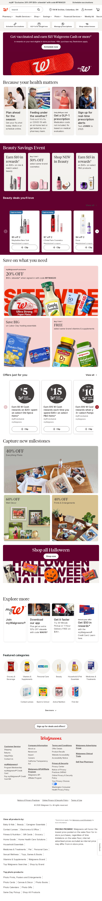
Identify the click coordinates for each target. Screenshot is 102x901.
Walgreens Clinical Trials (84, 754)
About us (31, 749)
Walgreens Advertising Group (86, 746)
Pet (29, 849)
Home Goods (9, 839)
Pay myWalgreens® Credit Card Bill (15, 777)
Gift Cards (27, 834)
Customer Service (12, 746)
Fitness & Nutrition (12, 834)
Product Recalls (58, 752)
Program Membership (13, 767)
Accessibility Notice (60, 758)
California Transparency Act (38, 762)
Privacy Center (58, 766)
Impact (30, 755)
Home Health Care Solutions (31, 839)
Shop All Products (31, 892)
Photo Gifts (27, 887)
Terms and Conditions (62, 745)
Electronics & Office (29, 829)
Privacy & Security (60, 763)
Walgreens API (34, 775)
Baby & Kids (8, 824)
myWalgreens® (11, 764)
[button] (87, 9)
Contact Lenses (10, 829)
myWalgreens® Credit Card (13, 772)
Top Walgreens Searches (15, 864)
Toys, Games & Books (31, 854)
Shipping (7, 750)
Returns (7, 753)
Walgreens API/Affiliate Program (38, 770)
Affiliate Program (35, 778)
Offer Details (57, 749)
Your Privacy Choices (61, 781)
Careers (31, 758)
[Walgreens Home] (5, 9)
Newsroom (32, 752)
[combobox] (23, 9)
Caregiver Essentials (35, 824)
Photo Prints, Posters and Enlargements (22, 877)
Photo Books (42, 882)
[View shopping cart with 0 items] (97, 9)
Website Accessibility (60, 755)
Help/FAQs (8, 756)
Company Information (38, 745)
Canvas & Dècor (25, 882)
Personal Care (41, 849)
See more (49, 710)
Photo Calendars (11, 887)
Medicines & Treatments (14, 849)
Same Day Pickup (11, 892)
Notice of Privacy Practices (28, 800)
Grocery (39, 834)
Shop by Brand (37, 864)
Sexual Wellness (11, 854)
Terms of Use (76, 800)
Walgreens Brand (37, 859)
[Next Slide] (97, 231)
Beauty (20, 824)
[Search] (40, 9)
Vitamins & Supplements (14, 859)
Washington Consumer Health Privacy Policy (61, 788)
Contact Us (8, 759)
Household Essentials (13, 844)
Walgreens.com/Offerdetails (82, 820)
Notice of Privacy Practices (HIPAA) (59, 771)
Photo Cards (9, 882)
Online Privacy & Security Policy (62, 776)
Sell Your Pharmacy (84, 762)
